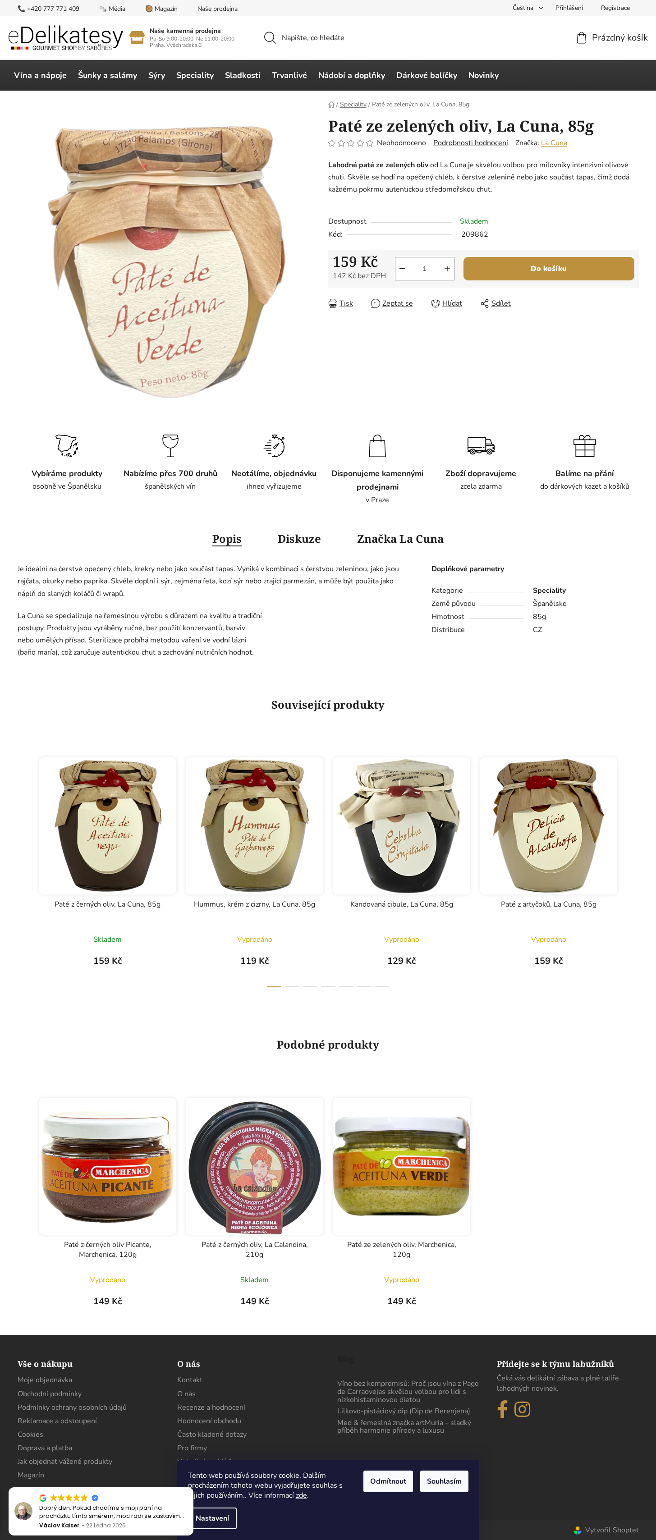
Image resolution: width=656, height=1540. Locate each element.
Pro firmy (192, 1448)
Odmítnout (388, 1481)
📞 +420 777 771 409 (48, 9)
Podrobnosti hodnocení (470, 143)
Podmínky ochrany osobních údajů (72, 1407)
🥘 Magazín (161, 9)
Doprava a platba (45, 1448)
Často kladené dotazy (212, 1434)
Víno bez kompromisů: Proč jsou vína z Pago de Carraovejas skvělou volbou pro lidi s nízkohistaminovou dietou (408, 1392)
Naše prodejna (217, 9)
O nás (186, 1394)
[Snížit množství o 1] (402, 268)
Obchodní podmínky (50, 1394)
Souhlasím (444, 1481)
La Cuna (554, 143)
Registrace (615, 8)
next (631, 869)
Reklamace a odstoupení (57, 1421)
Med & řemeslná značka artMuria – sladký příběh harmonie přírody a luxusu (404, 1427)
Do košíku (549, 269)
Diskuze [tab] (299, 538)
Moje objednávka (45, 1380)
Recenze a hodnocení (211, 1407)
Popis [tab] (227, 538)
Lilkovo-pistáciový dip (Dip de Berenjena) (403, 1411)
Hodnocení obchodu (209, 1421)
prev (25, 869)
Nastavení (212, 1518)
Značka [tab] (400, 538)
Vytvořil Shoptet (612, 1530)
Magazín (31, 1475)
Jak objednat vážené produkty (65, 1462)
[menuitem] (40, 75)
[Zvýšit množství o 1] (447, 268)
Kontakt (189, 1380)
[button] (189, 1488)
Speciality (549, 591)
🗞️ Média (112, 9)
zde (301, 1495)
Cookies (30, 1434)
